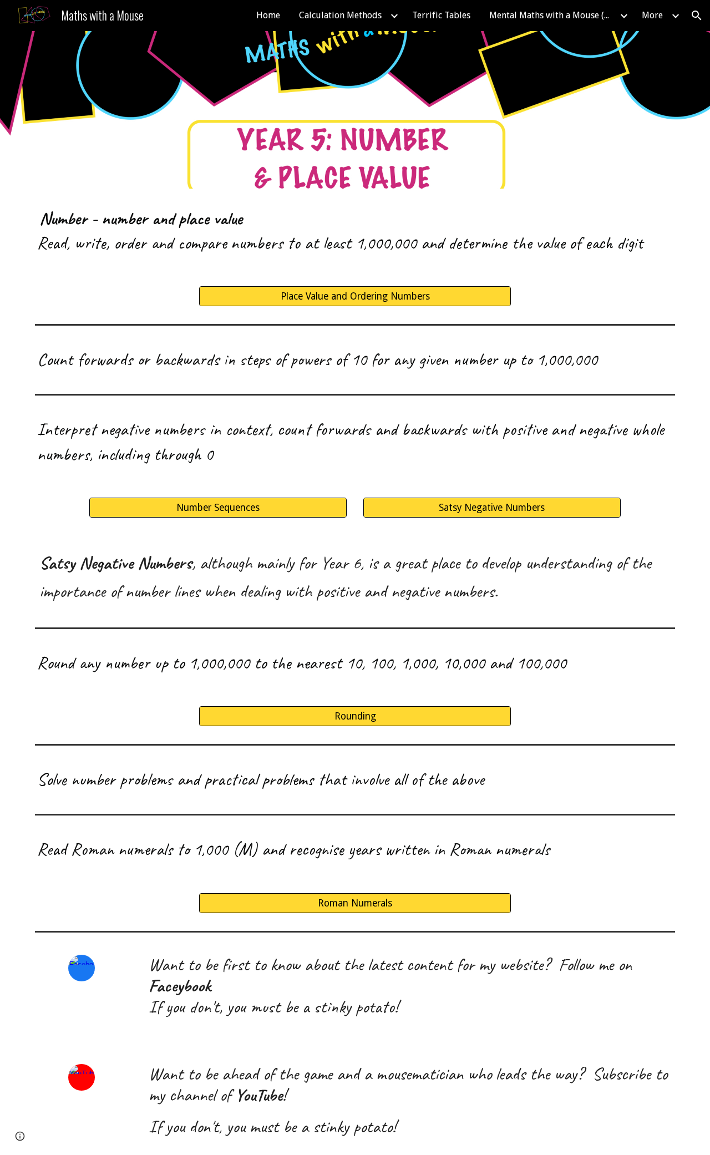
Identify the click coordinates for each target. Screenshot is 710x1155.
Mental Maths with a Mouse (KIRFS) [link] (553, 15)
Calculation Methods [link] (340, 15)
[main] (355, 231)
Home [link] (268, 15)
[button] (696, 15)
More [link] (652, 15)
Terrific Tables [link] (441, 15)
